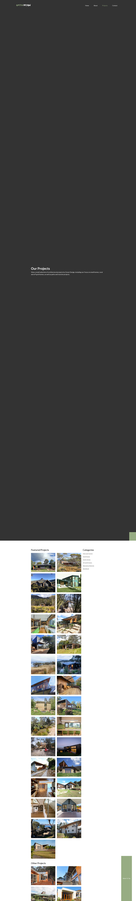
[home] (23, 5)
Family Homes (86, 559)
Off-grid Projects (87, 562)
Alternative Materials (88, 565)
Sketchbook (86, 568)
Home (87, 5)
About (96, 5)
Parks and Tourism (88, 553)
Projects (105, 5)
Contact (114, 5)
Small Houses (86, 556)
